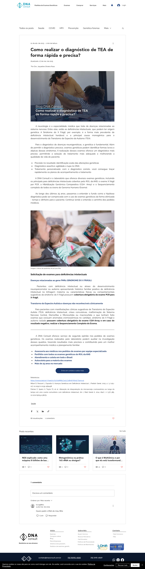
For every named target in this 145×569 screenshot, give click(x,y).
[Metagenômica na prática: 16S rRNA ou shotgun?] (72, 444)
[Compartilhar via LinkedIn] (43, 411)
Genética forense (91, 28)
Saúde (41, 28)
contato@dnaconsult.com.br (50, 558)
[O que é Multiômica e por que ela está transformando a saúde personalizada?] (109, 444)
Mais (106, 28)
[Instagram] (118, 560)
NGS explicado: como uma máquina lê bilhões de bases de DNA (35, 459)
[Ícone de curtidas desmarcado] (37, 515)
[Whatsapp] (113, 560)
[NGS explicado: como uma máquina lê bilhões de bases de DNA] (35, 444)
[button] (112, 5)
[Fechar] (142, 565)
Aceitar (135, 565)
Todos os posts (26, 28)
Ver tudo (122, 431)
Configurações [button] (109, 565)
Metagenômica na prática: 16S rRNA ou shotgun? (71, 459)
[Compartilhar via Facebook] (32, 411)
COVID (52, 28)
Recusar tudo (122, 565)
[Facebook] (122, 560)
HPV (62, 28)
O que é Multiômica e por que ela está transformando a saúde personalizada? (109, 459)
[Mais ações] (113, 43)
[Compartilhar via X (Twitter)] (37, 411)
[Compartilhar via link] (48, 411)
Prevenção (73, 28)
